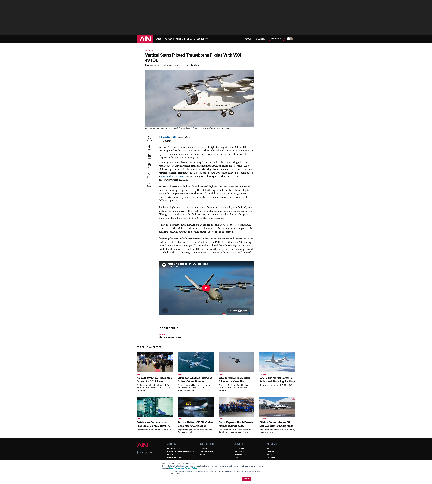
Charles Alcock (168, 137)
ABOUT (248, 39)
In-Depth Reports (240, 454)
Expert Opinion (239, 451)
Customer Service (206, 451)
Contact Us (271, 457)
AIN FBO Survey (172, 448)
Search (260, 39)
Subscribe (276, 38)
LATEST (159, 39)
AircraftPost (171, 454)
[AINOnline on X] (146, 452)
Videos (236, 457)
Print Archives (239, 448)
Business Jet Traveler (174, 457)
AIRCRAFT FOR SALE (185, 39)
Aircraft (149, 50)
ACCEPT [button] (246, 479)
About (269, 448)
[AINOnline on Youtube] (141, 452)
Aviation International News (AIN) (179, 451)
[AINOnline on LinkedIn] (151, 452)
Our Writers (271, 451)
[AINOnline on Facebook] (137, 452)
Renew (202, 454)
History (269, 454)
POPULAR (169, 39)
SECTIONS (201, 39)
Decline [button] (257, 479)
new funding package (172, 176)
